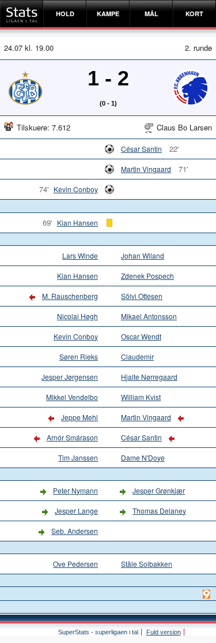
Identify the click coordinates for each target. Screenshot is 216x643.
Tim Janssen (78, 457)
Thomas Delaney (159, 510)
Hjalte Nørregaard (149, 377)
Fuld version (163, 632)
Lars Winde (80, 255)
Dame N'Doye (143, 457)
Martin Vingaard (146, 169)
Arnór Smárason (72, 437)
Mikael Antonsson (149, 316)
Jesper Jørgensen (69, 377)
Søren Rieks (78, 356)
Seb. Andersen (74, 531)
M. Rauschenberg (70, 296)
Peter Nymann (75, 490)
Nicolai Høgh (77, 316)
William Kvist (141, 397)
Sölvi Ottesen (141, 296)
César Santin (141, 149)
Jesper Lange (76, 510)
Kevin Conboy (76, 189)
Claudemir (137, 356)
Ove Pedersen (75, 564)
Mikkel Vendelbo (72, 397)
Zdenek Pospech (147, 276)
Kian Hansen (77, 222)
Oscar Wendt (141, 336)
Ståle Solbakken (146, 564)
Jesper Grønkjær (158, 490)
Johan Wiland (142, 255)
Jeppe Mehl (79, 417)
